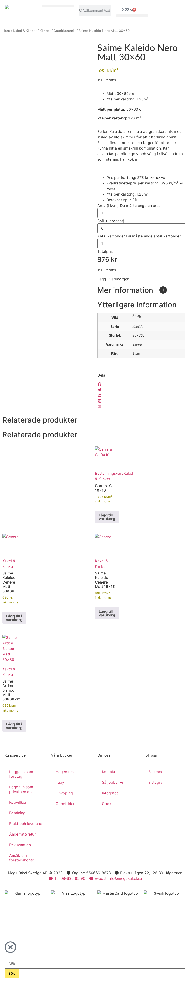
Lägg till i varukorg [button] (107, 517)
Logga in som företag (21, 774)
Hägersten (65, 771)
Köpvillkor (18, 802)
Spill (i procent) (110, 221)
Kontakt (108, 771)
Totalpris (105, 251)
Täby (60, 782)
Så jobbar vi (112, 782)
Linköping (64, 793)
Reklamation (20, 845)
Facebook (157, 771)
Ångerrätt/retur (22, 834)
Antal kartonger (139, 236)
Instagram (157, 782)
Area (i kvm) (129, 205)
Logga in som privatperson (21, 789)
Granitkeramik (65, 31)
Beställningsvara (109, 473)
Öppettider (65, 803)
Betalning (17, 813)
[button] (58, 6)
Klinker (45, 31)
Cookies (109, 803)
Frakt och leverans (25, 823)
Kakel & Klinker (25, 31)
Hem (6, 31)
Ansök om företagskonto (21, 857)
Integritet (110, 793)
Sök (12, 973)
